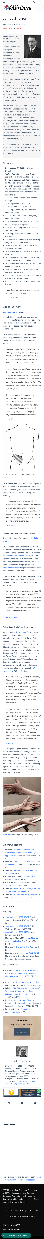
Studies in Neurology (14, 885)
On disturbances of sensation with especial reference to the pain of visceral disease (21, 973)
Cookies (13, 1216)
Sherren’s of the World (25, 947)
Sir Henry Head (19, 632)
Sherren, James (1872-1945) (27, 953)
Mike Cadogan (22, 1061)
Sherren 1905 (10, 525)
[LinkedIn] (35, 1103)
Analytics (25, 1210)
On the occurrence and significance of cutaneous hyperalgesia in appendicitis (23, 853)
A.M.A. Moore (10, 298)
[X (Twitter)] (22, 1103)
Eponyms (19, 1084)
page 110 (37, 985)
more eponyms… (22, 1032)
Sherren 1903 (10, 419)
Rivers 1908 (9, 743)
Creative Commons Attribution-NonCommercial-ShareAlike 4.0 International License (19, 1196)
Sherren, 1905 (11, 617)
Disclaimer (22, 1216)
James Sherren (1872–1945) (17, 917)
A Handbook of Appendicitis (28, 982)
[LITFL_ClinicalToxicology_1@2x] (22, 1093)
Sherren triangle (10, 312)
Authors (16, 1210)
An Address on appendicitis (26, 894)
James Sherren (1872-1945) (17, 932)
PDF (18, 997)
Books (26, 1084)
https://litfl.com (20, 1202)
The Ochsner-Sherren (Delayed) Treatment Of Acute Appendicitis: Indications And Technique (22, 991)
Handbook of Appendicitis (17, 556)
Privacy (32, 1216)
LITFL (7, 1193)
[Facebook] (9, 1103)
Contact (35, 1210)
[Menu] (4, 2)
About (8, 1210)
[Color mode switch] (34, 2)
